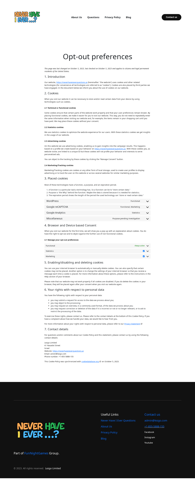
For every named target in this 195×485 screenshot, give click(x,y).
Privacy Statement (132, 324)
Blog (103, 438)
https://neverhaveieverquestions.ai (71, 82)
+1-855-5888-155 (154, 426)
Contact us (171, 17)
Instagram (149, 437)
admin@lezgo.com (155, 420)
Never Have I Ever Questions (118, 420)
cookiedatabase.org (90, 361)
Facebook (149, 432)
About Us (106, 426)
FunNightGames (36, 453)
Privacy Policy (109, 432)
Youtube (148, 442)
